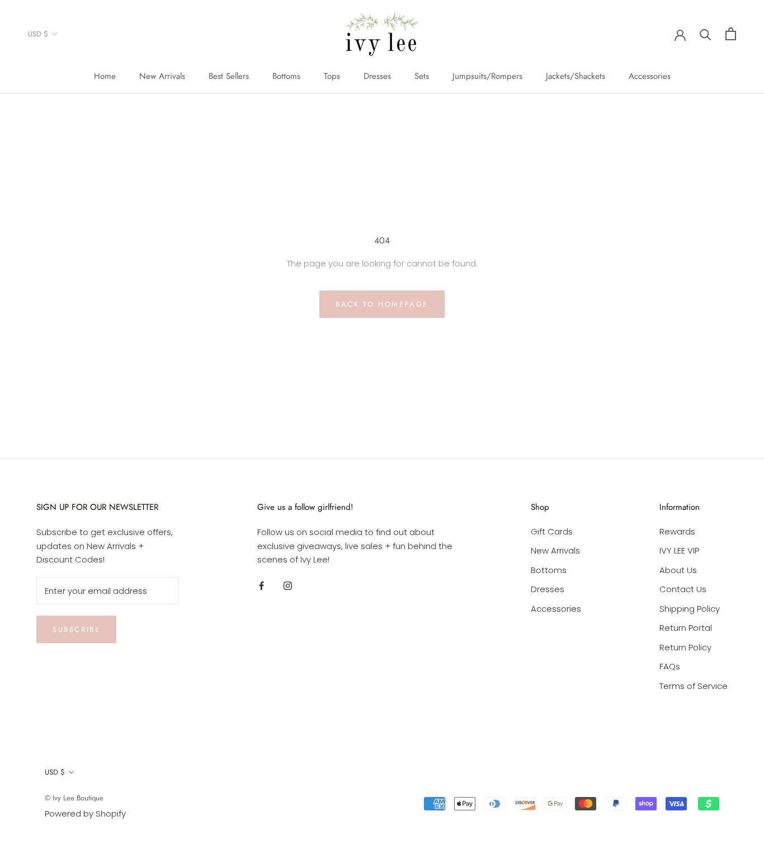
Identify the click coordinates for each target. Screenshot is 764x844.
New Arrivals (162, 76)
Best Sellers (229, 76)
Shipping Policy (689, 609)
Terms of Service (693, 686)
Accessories (650, 76)
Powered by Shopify (85, 813)
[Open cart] (730, 33)
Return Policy (685, 647)
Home (105, 76)
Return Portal (685, 628)
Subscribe (76, 629)
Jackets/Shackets (575, 76)
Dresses (377, 76)
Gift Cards (552, 531)
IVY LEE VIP (679, 550)
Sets (421, 76)
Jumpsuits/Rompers (487, 76)
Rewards (677, 531)
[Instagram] (288, 585)
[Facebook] (261, 585)
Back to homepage (382, 304)
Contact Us (682, 589)
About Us (678, 570)
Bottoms (286, 76)
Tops (332, 76)
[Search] (705, 34)
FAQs (669, 666)
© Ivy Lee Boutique (74, 798)
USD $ (38, 34)
